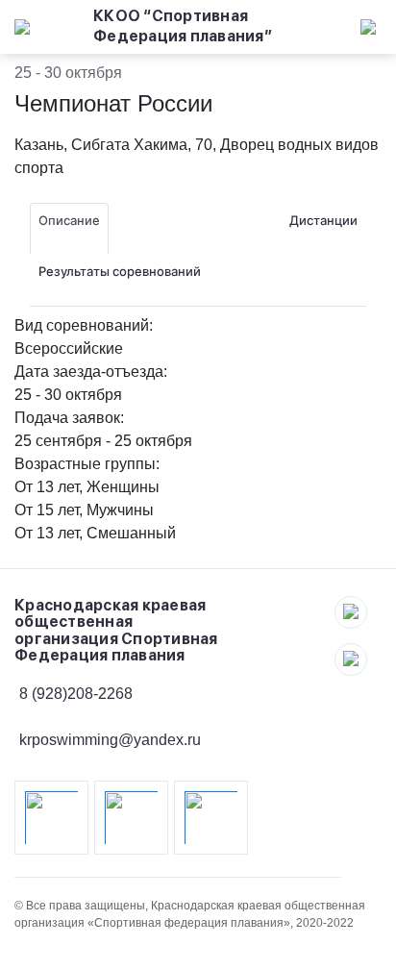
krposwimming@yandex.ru (110, 740)
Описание (69, 220)
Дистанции (323, 220)
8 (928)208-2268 (76, 693)
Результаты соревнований (119, 271)
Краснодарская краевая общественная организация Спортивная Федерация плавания (116, 630)
